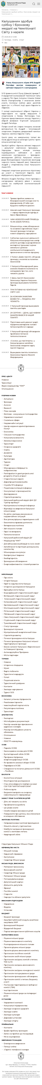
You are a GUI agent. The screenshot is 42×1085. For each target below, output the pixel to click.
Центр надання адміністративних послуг (19, 427)
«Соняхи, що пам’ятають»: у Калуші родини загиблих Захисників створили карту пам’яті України (22, 344)
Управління (9, 904)
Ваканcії (7, 408)
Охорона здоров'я (12, 447)
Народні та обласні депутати (17, 897)
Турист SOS (9, 692)
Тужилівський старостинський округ (20, 623)
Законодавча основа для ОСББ (18, 751)
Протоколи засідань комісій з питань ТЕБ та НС (21, 961)
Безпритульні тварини (14, 555)
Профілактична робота (14, 805)
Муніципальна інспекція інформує (19, 506)
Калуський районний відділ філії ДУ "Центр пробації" (20, 501)
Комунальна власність (14, 438)
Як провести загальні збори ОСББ (19, 763)
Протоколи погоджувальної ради (19, 973)
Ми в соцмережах (12, 1037)
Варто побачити (11, 671)
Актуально (8, 399)
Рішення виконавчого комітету (18, 941)
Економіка (8, 432)
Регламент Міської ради (15, 876)
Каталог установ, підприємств (17, 699)
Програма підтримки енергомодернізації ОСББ (16, 758)
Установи (8, 910)
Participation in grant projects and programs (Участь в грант (18, 475)
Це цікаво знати (11, 808)
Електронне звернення (14, 1044)
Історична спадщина (13, 665)
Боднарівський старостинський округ (21, 593)
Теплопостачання (12, 535)
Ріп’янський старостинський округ (19, 611)
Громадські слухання (13, 629)
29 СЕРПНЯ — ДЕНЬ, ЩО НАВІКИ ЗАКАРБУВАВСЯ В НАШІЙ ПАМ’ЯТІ (25, 315)
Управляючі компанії (13, 417)
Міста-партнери (11, 655)
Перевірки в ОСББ (12, 766)
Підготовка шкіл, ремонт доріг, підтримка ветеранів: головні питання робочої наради (24, 324)
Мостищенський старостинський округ (22, 608)
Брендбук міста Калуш (14, 590)
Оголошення (7, 389)
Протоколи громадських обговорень (21, 976)
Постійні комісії (11, 891)
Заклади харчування (13, 689)
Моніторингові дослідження (17, 781)
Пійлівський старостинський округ (19, 614)
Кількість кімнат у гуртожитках (17, 826)
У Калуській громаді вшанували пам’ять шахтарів (24, 307)
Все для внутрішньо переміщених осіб (21, 519)
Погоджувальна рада (13, 879)
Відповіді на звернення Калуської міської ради (19, 510)
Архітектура (9, 459)
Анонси (7, 405)
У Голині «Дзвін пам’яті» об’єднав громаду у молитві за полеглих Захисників (25, 259)
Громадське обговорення (15, 561)
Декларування (10, 494)
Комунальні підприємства (15, 1006)
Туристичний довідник (14, 683)
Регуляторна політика (14, 708)
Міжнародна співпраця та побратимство (15, 469)
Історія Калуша (10, 581)
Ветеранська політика (14, 526)
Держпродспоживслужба (15, 482)
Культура (8, 456)
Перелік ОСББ (10, 748)
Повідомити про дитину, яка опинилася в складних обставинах (22, 815)
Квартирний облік (12, 835)
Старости (8, 894)
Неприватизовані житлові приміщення (21, 823)
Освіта (7, 450)
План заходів (10, 411)
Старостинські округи (14, 479)
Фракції (7, 888)
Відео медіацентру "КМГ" (13, 386)
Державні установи (13, 1018)
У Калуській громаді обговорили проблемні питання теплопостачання (25, 334)
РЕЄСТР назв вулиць (13, 741)
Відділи (7, 907)
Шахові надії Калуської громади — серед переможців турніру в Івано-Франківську (25, 212)
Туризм (7, 462)
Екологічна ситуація (13, 778)
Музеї (6, 668)
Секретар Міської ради (14, 860)
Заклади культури (12, 1015)
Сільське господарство (14, 435)
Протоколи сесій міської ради (17, 956)
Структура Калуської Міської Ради (17, 844)
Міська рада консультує (14, 552)
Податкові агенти (12, 680)
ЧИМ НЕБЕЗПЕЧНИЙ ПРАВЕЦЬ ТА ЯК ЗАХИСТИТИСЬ (24, 220)
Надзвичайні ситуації (13, 423)
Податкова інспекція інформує (18, 488)
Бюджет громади (12, 917)
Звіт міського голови (13, 529)
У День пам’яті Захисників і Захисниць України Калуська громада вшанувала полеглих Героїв (23, 281)
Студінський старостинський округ (20, 620)
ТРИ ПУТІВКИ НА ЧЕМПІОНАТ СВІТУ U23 (23, 291)
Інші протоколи (11, 990)
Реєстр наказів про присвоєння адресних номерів (18, 725)
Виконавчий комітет (13, 870)
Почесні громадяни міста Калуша (19, 638)
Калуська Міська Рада (16, 4)
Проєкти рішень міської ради (17, 947)
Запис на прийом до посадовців (18, 1034)
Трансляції (7, 383)
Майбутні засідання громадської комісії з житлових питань (19, 830)
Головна (5, 10)
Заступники (9, 857)
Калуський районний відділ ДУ (18, 538)
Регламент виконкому (14, 867)
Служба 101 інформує (13, 485)
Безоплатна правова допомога (18, 523)
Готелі (6, 677)
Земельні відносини (13, 441)
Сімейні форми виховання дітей (18, 811)
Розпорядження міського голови (19, 944)
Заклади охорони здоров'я (16, 1009)
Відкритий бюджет (12, 928)
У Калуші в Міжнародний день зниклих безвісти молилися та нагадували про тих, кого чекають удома (24, 270)
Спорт (6, 465)
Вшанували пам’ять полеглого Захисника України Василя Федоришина (24, 354)
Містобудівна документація (16, 721)
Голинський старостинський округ (20, 599)
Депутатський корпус (13, 882)
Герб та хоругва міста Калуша (17, 584)
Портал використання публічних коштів (22, 931)
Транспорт (9, 444)
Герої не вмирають (12, 532)
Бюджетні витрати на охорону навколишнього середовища (18, 793)
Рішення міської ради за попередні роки (20, 994)
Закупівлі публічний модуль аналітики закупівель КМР (21, 921)
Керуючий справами (13, 854)
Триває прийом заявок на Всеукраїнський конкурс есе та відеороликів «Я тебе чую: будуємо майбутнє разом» (24, 202)
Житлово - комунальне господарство (21, 414)
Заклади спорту (11, 1021)
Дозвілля (8, 453)
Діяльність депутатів (13, 885)
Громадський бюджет (14, 925)
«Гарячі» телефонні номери (16, 1050)
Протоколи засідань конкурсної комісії (22, 970)
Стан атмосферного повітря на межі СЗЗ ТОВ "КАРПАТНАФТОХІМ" (20, 785)
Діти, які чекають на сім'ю (15, 802)
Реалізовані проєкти (13, 702)
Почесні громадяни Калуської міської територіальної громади (21, 642)
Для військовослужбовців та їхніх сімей (22, 544)
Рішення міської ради (14, 938)
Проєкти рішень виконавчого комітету (21, 951)
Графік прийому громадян (16, 1031)
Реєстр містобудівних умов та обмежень (17, 731)
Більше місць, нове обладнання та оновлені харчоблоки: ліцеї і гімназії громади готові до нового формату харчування (24, 230)
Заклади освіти (11, 1012)
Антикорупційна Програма (16, 652)
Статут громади (11, 626)
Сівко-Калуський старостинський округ (22, 617)
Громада (8, 402)
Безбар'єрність (11, 558)
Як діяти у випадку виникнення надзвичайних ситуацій (18, 515)
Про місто (8, 578)
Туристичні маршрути (14, 674)
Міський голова (11, 851)
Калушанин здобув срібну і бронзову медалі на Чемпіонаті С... (21, 13)
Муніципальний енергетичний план (20, 632)
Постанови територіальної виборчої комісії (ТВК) (20, 986)
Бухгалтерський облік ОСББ (16, 754)
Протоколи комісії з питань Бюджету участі (21, 980)
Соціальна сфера (11, 420)
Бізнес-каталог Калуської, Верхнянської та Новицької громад (22, 648)
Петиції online (10, 1047)
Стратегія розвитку (12, 497)
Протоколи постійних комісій (17, 954)
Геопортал (8, 718)
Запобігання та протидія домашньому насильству (21, 548)
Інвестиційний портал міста (16, 705)
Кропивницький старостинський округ (21, 605)
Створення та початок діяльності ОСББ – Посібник (22, 770)
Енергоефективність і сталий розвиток (21, 564)
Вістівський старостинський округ (19, 596)
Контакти (8, 686)
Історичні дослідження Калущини (19, 587)
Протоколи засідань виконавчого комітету (19, 966)
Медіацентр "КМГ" (12, 541)
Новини (13, 10)
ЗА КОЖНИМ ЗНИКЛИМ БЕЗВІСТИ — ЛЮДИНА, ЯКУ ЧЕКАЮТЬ (22, 299)
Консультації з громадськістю (17, 491)
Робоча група (10, 789)
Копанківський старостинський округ (21, 602)
